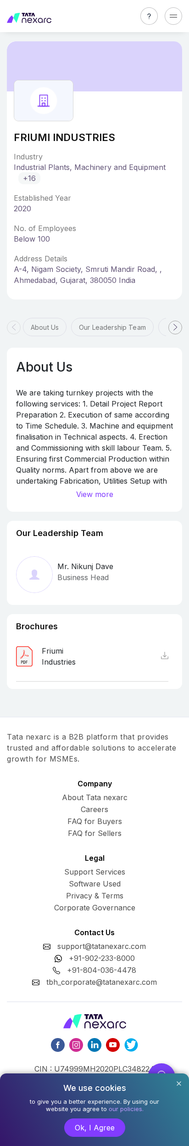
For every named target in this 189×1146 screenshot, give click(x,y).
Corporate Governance (94, 907)
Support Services (94, 871)
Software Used (95, 883)
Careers (94, 809)
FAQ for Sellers (95, 833)
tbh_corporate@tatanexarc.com (101, 982)
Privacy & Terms (94, 895)
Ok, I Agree (95, 1127)
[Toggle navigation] (173, 16)
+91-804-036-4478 (101, 970)
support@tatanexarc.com (101, 946)
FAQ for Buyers (94, 821)
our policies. (126, 1108)
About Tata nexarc (95, 797)
